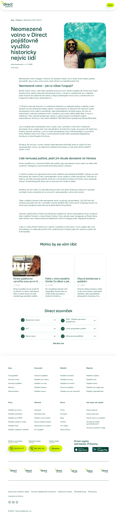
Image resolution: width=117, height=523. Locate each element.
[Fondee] (104, 470)
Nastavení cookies (65, 492)
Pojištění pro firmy (15, 410)
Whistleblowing (80, 492)
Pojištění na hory (40, 383)
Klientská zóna (39, 414)
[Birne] (73, 470)
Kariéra (63, 422)
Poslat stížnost (91, 410)
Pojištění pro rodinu (41, 379)
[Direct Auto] (43, 470)
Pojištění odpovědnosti (94, 391)
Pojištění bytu (91, 379)
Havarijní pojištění (15, 383)
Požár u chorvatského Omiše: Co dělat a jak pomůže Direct (57, 281)
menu (110, 5)
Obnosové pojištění (74, 336)
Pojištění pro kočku (67, 383)
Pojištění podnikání (15, 414)
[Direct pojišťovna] (7, 4)
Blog (12, 20)
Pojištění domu (91, 383)
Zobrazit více (58, 343)
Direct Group (65, 429)
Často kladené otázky (42, 422)
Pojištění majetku (92, 375)
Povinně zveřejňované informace (43, 492)
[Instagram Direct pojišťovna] (9, 502)
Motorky (11, 387)
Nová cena (31, 336)
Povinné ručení (13, 379)
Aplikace (37, 410)
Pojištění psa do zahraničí (70, 391)
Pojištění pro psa (66, 379)
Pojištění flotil (13, 426)
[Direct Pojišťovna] (28, 470)
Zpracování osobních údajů (18, 492)
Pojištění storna (40, 391)
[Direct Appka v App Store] (82, 449)
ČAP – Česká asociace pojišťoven (76, 320)
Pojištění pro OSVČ (15, 418)
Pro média (64, 426)
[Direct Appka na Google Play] (100, 449)
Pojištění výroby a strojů (17, 422)
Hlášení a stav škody (42, 418)
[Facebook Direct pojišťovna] (17, 502)
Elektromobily (13, 391)
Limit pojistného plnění (76, 328)
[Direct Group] (12, 470)
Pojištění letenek (40, 387)
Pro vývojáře (39, 429)
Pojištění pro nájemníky (95, 387)
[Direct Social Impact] (58, 470)
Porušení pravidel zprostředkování (93, 423)
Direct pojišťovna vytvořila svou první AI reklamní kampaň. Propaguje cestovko (25, 282)
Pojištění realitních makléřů (18, 429)
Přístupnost (92, 492)
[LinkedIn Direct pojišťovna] (13, 502)
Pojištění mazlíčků (67, 375)
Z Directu (19, 20)
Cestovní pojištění (41, 375)
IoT (27, 328)
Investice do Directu (15, 496)
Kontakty (63, 414)
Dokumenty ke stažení (42, 426)
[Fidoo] (89, 470)
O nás (62, 410)
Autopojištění (13, 375)
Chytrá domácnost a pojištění (88, 280)
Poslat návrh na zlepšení (95, 418)
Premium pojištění (67, 387)
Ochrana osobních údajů (95, 428)
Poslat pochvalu (92, 414)
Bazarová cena (32, 320)
